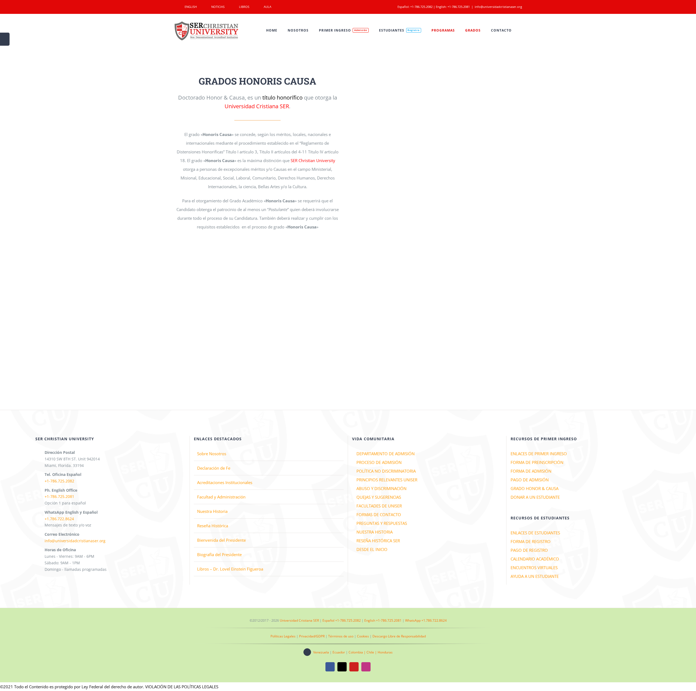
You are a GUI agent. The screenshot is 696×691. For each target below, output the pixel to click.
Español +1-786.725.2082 (341, 620)
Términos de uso (340, 636)
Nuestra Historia (212, 511)
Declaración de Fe (213, 468)
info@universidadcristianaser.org (498, 7)
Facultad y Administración (221, 497)
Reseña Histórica (212, 525)
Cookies (363, 636)
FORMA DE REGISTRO (531, 541)
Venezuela (321, 652)
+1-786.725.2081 (459, 7)
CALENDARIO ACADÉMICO (535, 559)
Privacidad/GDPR (312, 636)
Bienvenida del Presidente (221, 540)
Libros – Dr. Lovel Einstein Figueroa (230, 569)
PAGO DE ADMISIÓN (530, 479)
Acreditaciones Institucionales (224, 482)
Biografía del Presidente (219, 554)
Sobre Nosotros (211, 453)
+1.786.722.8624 (59, 518)
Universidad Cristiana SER (299, 620)
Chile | (372, 652)
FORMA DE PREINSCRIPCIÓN (537, 462)
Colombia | (357, 652)
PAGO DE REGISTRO (529, 550)
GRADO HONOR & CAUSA (534, 488)
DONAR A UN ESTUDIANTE (535, 497)
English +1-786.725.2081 (383, 620)
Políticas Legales (283, 636)
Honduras (385, 652)
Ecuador (339, 652)
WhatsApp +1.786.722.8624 (426, 620)
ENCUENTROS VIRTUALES (534, 567)
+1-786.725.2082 (421, 7)
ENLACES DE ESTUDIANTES (535, 532)
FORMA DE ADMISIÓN (531, 471)
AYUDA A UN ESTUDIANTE (535, 576)
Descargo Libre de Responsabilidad (399, 636)
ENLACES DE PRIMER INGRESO (539, 453)
